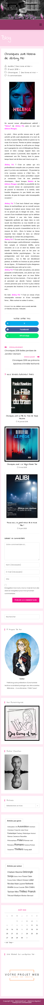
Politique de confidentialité (22, 1002)
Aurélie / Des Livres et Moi (19, 66)
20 (7, 934)
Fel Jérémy (17, 306)
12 (37, 925)
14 (12, 929)
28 (12, 938)
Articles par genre (14, 821)
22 (17, 934)
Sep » (11, 942)
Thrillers (22, 309)
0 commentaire (15, 75)
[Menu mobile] (40, 25)
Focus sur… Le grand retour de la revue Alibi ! (22, 524)
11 (32, 925)
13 (7, 929)
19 (37, 929)
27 (7, 938)
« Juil (6, 942)
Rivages (15, 309)
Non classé (26, 306)
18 (32, 929)
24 (27, 934)
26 (37, 934)
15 (17, 929)
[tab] (14, 821)
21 (12, 934)
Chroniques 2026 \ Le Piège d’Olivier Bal (22, 464)
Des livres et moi (28, 72)
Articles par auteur (14, 866)
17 (27, 929)
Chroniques (13, 72)
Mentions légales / (34, 1001)
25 (32, 934)
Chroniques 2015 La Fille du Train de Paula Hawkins (22, 417)
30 (22, 938)
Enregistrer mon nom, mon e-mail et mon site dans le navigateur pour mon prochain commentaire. (22, 591)
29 (17, 938)
